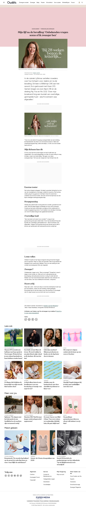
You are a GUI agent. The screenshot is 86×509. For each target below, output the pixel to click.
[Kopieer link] (25, 319)
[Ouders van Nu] (11, 2)
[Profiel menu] (79, 2)
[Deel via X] (36, 319)
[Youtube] (15, 476)
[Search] (82, 2)
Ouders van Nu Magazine (51, 305)
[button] (44, 500)
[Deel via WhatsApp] (29, 319)
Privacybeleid (36, 500)
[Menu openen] (4, 2)
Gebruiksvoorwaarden (54, 500)
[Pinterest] (18, 476)
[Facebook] (9, 476)
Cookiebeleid (30, 500)
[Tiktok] (21, 476)
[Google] (6, 476)
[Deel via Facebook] (32, 319)
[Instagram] (12, 476)
